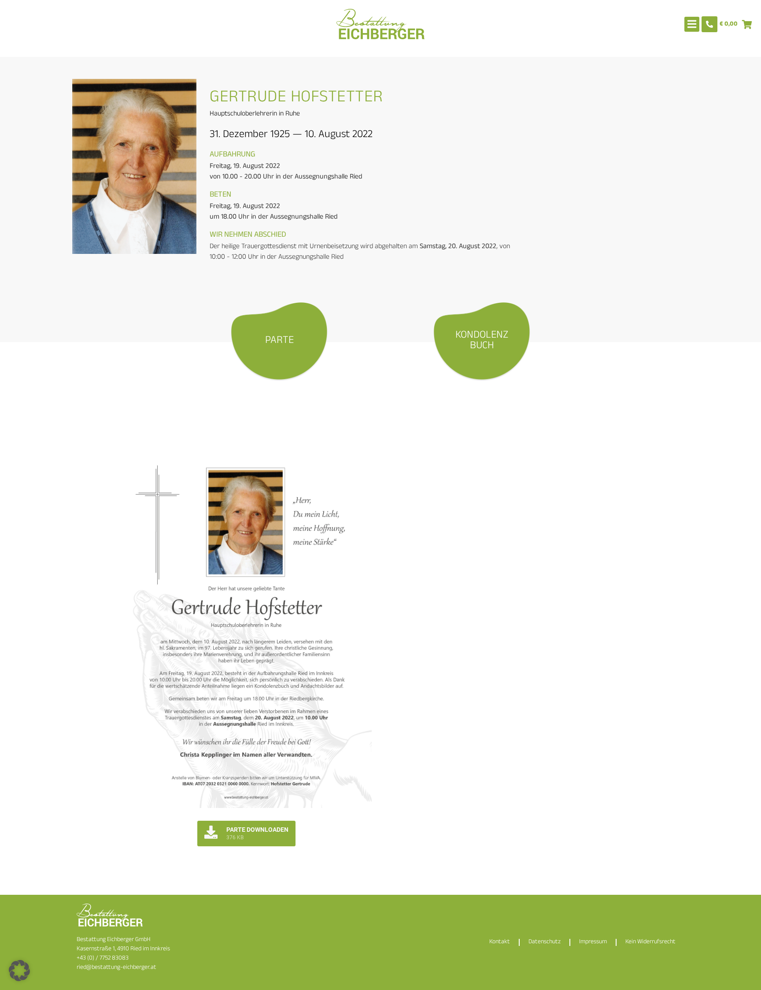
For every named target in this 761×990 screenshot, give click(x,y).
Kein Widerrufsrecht (650, 942)
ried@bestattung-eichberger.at (116, 968)
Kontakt (499, 942)
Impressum (593, 942)
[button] (19, 970)
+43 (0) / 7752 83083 (103, 958)
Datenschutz (544, 942)
